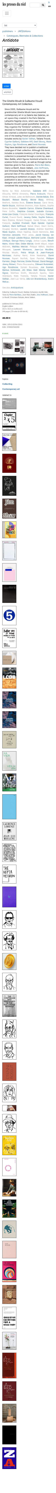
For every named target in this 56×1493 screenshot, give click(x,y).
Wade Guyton (8, 232)
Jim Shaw (26, 270)
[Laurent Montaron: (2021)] (10, 1187)
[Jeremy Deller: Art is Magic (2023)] (10, 782)
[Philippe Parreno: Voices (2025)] (10, 530)
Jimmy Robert (9, 264)
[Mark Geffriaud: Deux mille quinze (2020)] (10, 1294)
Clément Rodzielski (44, 264)
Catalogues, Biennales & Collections (25, 35)
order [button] (6, 86)
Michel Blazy (36, 200)
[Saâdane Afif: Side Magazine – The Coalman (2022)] (10, 941)
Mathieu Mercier (20, 246)
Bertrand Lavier (38, 238)
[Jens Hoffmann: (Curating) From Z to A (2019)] (10, 1458)
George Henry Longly (22, 241)
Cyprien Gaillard (12, 141)
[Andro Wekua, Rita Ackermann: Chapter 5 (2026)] (10, 421)
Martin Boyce (8, 205)
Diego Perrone (17, 261)
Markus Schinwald (11, 270)
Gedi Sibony (39, 141)
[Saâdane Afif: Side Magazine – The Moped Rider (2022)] (10, 1093)
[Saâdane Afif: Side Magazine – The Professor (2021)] (10, 1123)
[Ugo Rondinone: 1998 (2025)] (10, 485)
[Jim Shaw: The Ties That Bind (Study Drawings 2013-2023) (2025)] (10, 508)
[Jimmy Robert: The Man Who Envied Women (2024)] (10, 572)
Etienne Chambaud (44, 208)
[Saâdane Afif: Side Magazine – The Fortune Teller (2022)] (10, 1029)
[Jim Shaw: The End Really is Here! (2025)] (10, 463)
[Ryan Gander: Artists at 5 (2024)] (10, 615)
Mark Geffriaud (18, 226)
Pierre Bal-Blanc (42, 165)
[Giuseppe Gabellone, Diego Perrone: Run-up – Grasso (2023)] (10, 806)
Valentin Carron (26, 208)
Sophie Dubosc (45, 217)
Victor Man (14, 244)
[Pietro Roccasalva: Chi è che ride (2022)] (10, 897)
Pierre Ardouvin (37, 194)
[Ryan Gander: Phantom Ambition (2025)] (10, 550)
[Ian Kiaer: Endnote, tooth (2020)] (10, 1249)
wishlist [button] (7, 92)
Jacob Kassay (42, 235)
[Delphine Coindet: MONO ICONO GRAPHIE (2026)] (10, 442)
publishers (7, 31)
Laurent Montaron (22, 249)
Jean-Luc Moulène (44, 249)
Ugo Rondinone (20, 144)
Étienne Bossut (33, 202)
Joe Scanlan (47, 267)
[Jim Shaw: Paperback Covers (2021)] (10, 1208)
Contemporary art (11, 389)
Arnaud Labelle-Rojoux (19, 238)
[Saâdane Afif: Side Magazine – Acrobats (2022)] (10, 919)
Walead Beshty (20, 200)
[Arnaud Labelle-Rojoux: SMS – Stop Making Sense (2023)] (10, 739)
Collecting (7, 384)
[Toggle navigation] (6, 13)
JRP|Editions (24, 31)
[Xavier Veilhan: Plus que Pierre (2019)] (10, 1413)
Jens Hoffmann (41, 168)
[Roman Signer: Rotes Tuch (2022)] (10, 1108)
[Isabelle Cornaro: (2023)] (10, 700)
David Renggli (46, 261)
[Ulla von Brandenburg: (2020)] (10, 1271)
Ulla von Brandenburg (36, 279)
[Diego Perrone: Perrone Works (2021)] (10, 1229)
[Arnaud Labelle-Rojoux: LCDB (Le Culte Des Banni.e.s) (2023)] (10, 678)
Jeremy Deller (30, 217)
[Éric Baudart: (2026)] (10, 404)
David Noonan (38, 144)
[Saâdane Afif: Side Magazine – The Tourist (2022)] (10, 982)
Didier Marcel (27, 244)
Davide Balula (42, 197)
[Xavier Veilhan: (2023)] (10, 761)
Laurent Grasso (27, 229)
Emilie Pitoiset (32, 261)
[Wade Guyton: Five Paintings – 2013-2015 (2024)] (10, 593)
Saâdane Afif (27, 141)
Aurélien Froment (20, 223)
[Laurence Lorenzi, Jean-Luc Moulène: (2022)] (10, 831)
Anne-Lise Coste (10, 214)
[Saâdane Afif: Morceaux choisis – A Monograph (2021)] (10, 1145)
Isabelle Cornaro (45, 211)
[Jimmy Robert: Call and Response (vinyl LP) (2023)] (10, 657)
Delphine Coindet (25, 211)
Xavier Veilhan (28, 139)
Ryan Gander (38, 223)
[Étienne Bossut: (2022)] (10, 1071)
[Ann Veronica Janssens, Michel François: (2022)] (10, 961)
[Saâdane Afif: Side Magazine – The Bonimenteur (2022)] (10, 1050)
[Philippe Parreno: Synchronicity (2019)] (10, 1435)
